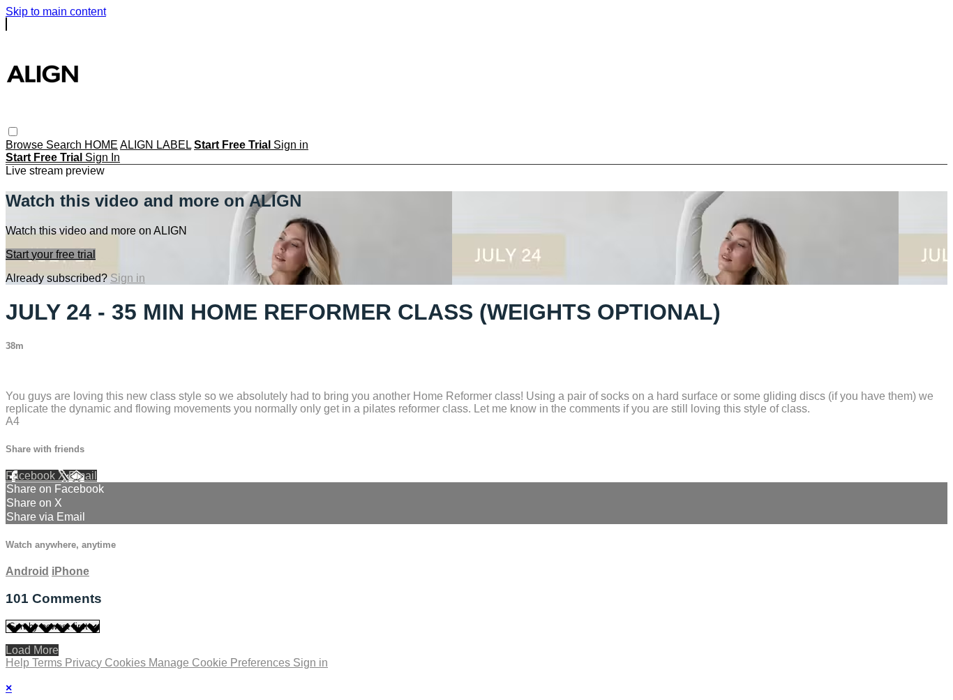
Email (82, 476)
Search (65, 145)
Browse (26, 145)
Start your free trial (51, 254)
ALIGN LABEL (155, 145)
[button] (12, 131)
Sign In (102, 157)
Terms (48, 663)
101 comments (42, 372)
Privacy (85, 663)
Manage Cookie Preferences (221, 663)
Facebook (32, 476)
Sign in (290, 145)
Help (19, 663)
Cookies (127, 663)
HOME (101, 145)
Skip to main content (56, 11)
